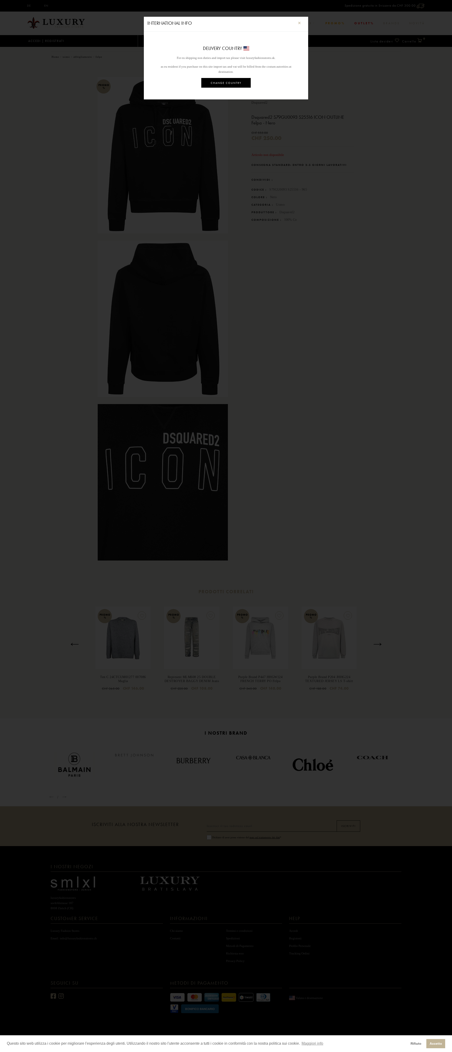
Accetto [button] (436, 1043)
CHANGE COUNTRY (226, 83)
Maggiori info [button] (312, 1043)
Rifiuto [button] (416, 1043)
